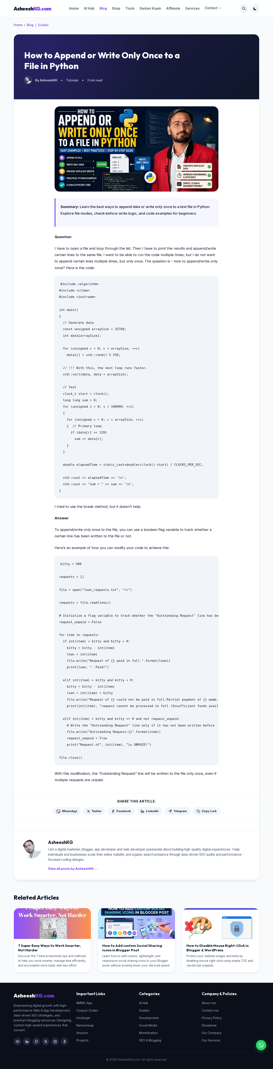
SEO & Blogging (150, 1040)
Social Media (148, 1025)
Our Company (212, 1033)
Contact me (210, 1010)
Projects (82, 1040)
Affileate (173, 8)
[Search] (244, 8)
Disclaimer (209, 1025)
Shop (116, 8)
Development (149, 1018)
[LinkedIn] (27, 1041)
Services (192, 8)
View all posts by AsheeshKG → (72, 868)
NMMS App (84, 1003)
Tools (130, 8)
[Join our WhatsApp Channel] (261, 1045)
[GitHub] (36, 1041)
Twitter (97, 811)
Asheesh (32, 8)
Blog (103, 8)
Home (74, 8)
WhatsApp (69, 811)
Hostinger (83, 1018)
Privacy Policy (212, 1018)
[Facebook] (64, 1041)
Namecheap (85, 1025)
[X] (45, 1041)
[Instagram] (55, 1041)
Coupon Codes (87, 1010)
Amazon (82, 1033)
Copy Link (209, 811)
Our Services (211, 1040)
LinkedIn (152, 811)
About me (209, 1003)
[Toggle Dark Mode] (255, 8)
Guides (43, 25)
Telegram (180, 811)
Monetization (148, 1033)
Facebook (123, 811)
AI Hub (89, 8)
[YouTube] (17, 1041)
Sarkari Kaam (150, 8)
